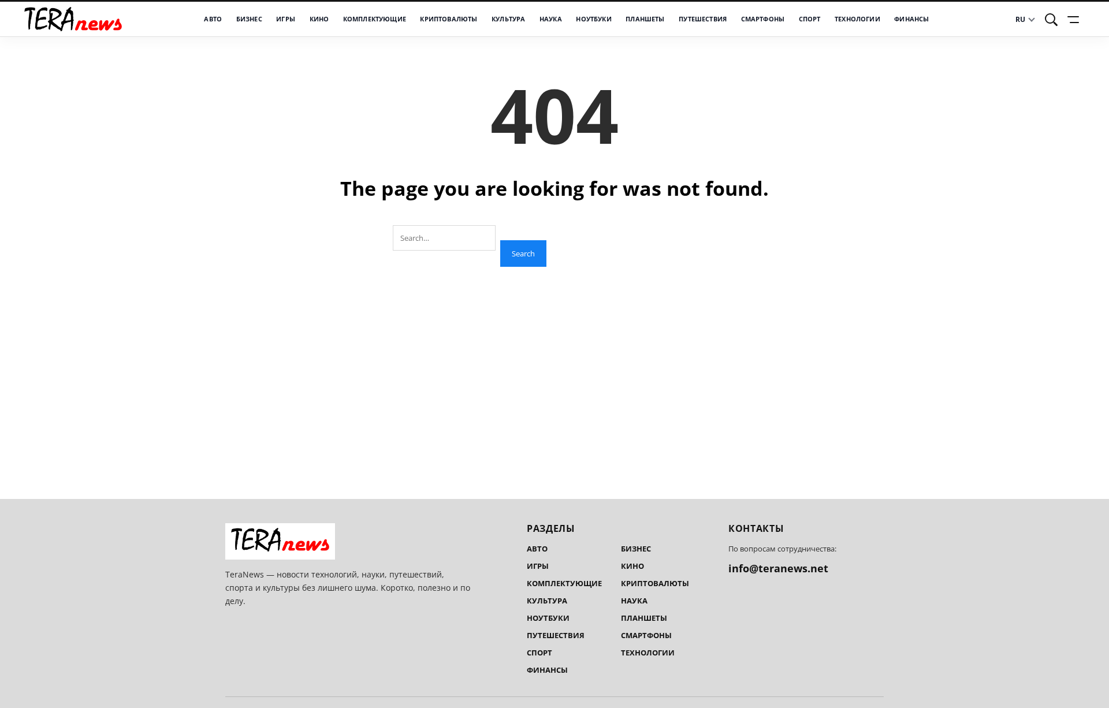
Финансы (911, 18)
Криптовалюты (448, 18)
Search (523, 253)
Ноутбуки (593, 18)
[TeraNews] (73, 19)
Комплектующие (374, 18)
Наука (550, 18)
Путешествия (703, 18)
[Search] (1051, 19)
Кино (319, 18)
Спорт (810, 18)
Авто (213, 18)
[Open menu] (1075, 19)
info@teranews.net (778, 568)
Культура (508, 18)
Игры (285, 18)
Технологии (857, 18)
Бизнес (249, 18)
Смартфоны (763, 18)
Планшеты (645, 18)
